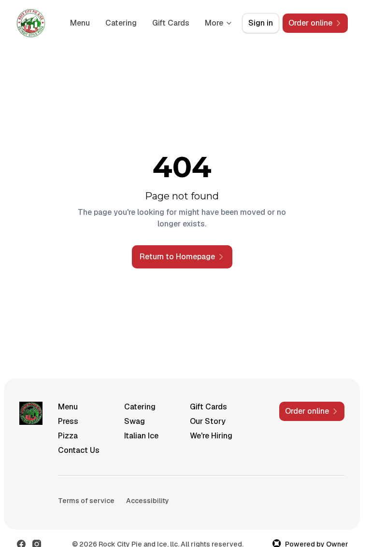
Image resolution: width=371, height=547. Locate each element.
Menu (80, 23)
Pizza (68, 436)
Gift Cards (170, 23)
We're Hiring (211, 436)
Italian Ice (141, 436)
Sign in (260, 23)
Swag (134, 421)
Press (68, 421)
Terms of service (86, 500)
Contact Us (79, 450)
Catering (121, 23)
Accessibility (147, 500)
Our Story (208, 421)
